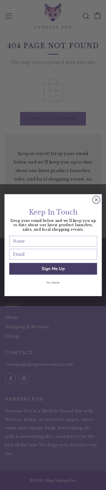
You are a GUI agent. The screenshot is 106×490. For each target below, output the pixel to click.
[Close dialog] (96, 199)
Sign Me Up (53, 268)
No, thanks (53, 282)
